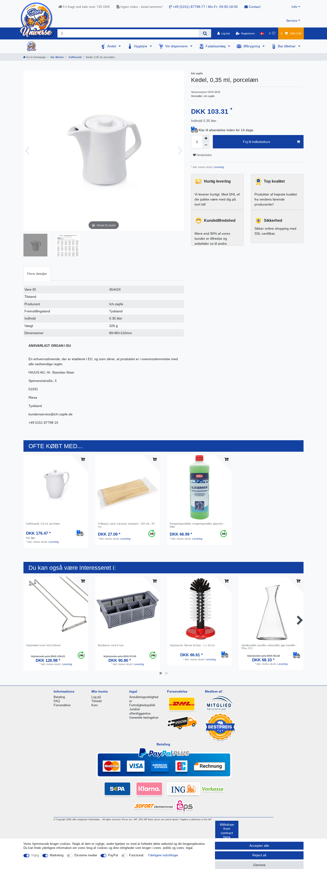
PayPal (113, 855)
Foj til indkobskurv (256, 142)
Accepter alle (259, 845)
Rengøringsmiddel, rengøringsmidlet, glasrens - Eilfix (197, 525)
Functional (136, 855)
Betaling (59, 697)
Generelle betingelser (143, 717)
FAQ (57, 701)
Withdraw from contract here (227, 831)
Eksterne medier (85, 855)
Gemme (259, 865)
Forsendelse (62, 705)
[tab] (37, 273)
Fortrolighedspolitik (142, 705)
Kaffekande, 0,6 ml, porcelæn (43, 523)
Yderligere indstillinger (163, 855)
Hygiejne (141, 46)
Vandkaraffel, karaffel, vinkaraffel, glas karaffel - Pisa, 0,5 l (269, 647)
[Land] (261, 33)
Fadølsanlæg (216, 46)
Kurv (94, 705)
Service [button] (291, 20)
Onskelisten (204, 155)
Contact (254, 7)
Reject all (259, 855)
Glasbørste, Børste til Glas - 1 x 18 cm (192, 645)
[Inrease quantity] (206, 138)
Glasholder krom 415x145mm (43, 645)
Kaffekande (75, 57)
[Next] (180, 150)
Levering (218, 167)
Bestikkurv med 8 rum (111, 645)
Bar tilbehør (287, 46)
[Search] (205, 33)
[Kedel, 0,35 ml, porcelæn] (35, 246)
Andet (112, 46)
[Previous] (27, 150)
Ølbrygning (252, 46)
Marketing (56, 855)
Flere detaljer (37, 274)
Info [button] (294, 7)
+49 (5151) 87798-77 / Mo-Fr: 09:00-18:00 (205, 7)
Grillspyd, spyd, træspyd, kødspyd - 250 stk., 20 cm (126, 525)
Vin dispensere (177, 46)
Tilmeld (96, 701)
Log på (96, 697)
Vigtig (35, 855)
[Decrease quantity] (206, 145)
